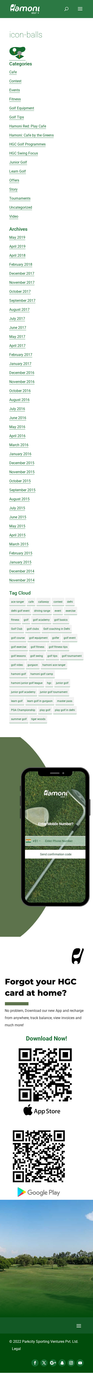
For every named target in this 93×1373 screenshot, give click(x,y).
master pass (64, 701)
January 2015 (20, 562)
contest (58, 601)
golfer (55, 637)
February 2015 (20, 553)
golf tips (52, 656)
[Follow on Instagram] (71, 1362)
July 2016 (17, 409)
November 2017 (22, 282)
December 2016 (21, 373)
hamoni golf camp (41, 674)
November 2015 (22, 472)
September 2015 (22, 490)
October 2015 (20, 481)
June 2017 (17, 327)
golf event (70, 637)
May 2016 (17, 427)
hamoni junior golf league (26, 683)
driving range (42, 610)
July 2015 (17, 508)
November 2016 (22, 382)
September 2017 (22, 300)
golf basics (60, 619)
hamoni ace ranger (53, 665)
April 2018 (17, 255)
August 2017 (19, 309)
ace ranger (17, 601)
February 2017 (20, 355)
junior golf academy (23, 692)
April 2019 (17, 246)
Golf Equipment (21, 108)
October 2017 (20, 291)
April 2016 (17, 436)
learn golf (17, 701)
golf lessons (18, 656)
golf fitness (37, 646)
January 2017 (20, 364)
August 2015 (19, 499)
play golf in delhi (65, 710)
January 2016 (20, 454)
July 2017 (17, 318)
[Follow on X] (44, 1362)
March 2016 (18, 445)
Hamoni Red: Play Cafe (27, 126)
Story (13, 189)
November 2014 (22, 580)
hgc (49, 683)
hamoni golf (18, 674)
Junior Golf (18, 162)
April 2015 (17, 535)
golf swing (36, 656)
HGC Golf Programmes (27, 144)
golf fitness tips (58, 646)
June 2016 (17, 418)
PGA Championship (23, 710)
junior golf (62, 683)
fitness (15, 619)
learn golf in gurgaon (40, 701)
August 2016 (19, 400)
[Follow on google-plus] (53, 1362)
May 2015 (17, 526)
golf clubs (33, 628)
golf (26, 619)
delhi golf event (20, 610)
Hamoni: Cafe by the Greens (31, 135)
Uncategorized (20, 207)
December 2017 (21, 273)
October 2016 (20, 391)
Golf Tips (16, 117)
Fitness (15, 99)
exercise (70, 610)
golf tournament (72, 656)
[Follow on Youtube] (80, 1362)
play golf (45, 710)
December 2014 (21, 571)
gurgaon (33, 665)
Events (14, 90)
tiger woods (38, 719)
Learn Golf (17, 171)
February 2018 (20, 264)
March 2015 (18, 544)
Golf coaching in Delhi (56, 628)
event (58, 610)
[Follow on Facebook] (35, 1362)
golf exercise (18, 646)
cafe (31, 601)
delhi (70, 601)
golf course (18, 637)
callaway (43, 601)
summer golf (19, 719)
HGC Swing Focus (23, 153)
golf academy (41, 619)
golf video (17, 665)
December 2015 (21, 463)
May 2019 (17, 237)
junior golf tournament (53, 692)
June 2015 (17, 517)
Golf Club (16, 628)
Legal (16, 1349)
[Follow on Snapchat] (62, 1362)
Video (13, 216)
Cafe (13, 72)
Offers (14, 180)
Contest (15, 81)
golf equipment (38, 637)
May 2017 (17, 337)
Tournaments (19, 198)
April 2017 (17, 346)
